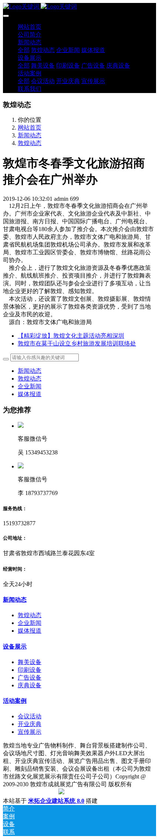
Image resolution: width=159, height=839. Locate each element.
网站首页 (29, 27)
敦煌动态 (29, 143)
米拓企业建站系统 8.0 (56, 801)
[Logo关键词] (79, 7)
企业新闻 (29, 386)
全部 (24, 50)
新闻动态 (29, 135)
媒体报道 (29, 394)
